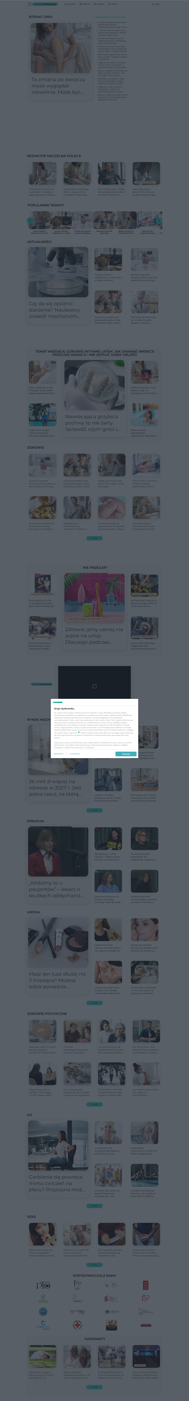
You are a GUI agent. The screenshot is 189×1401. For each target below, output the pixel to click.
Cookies (67, 747)
